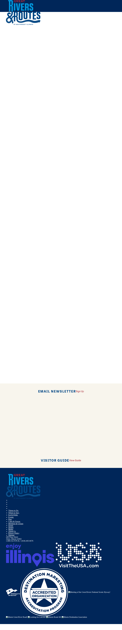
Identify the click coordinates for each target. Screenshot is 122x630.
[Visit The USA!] (78, 555)
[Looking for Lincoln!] (37, 617)
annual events (71, 58)
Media (10, 529)
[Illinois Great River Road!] (16, 617)
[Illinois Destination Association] (74, 617)
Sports (10, 526)
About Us (12, 531)
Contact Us (43, 65)
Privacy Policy (13, 533)
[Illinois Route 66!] (53, 617)
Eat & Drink (13, 515)
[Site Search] (105, 31)
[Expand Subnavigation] (20, 511)
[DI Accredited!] (44, 592)
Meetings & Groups (15, 524)
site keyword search (60, 72)
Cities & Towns (14, 522)
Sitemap (11, 535)
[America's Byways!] (13, 592)
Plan (10, 519)
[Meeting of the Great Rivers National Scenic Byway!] (89, 592)
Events (11, 517)
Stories (10, 527)
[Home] (23, 24)
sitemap (90, 72)
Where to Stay (14, 513)
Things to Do (13, 511)
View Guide (75, 460)
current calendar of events (44, 58)
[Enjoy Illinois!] (30, 555)
